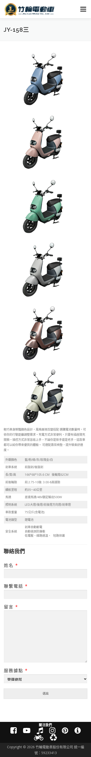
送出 (46, 693)
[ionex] (77, 730)
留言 (11, 607)
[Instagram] (52, 730)
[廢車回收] (53, 738)
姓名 (11, 565)
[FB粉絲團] (13, 730)
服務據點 (15, 670)
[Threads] (65, 730)
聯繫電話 (15, 586)
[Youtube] (26, 730)
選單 (82, 9)
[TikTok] (40, 730)
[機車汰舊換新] (38, 738)
